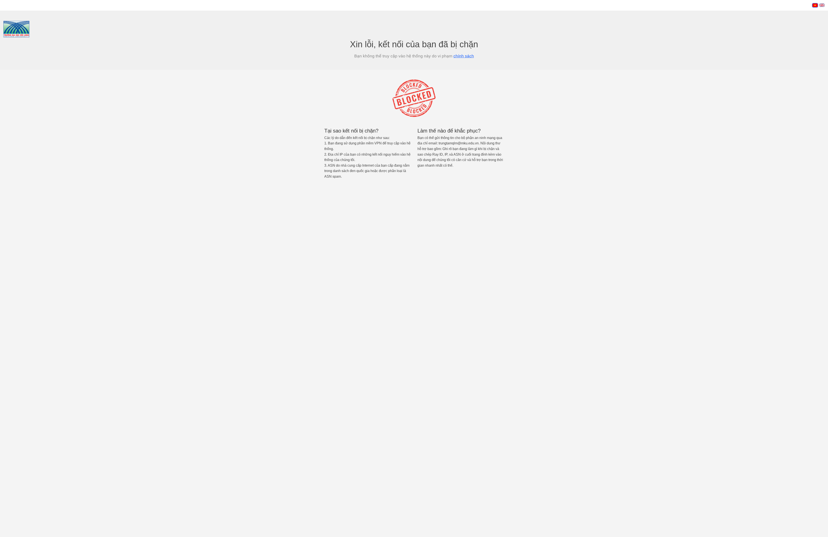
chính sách (463, 56)
